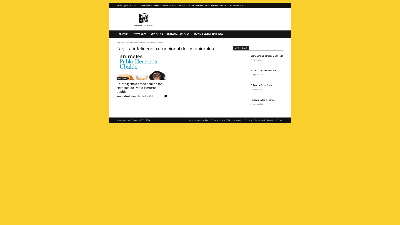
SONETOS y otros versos (263, 70)
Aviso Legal (260, 120)
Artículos (156, 34)
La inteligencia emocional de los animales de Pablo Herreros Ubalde (139, 88)
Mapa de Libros (202, 5)
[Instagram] (276, 5)
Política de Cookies (275, 120)
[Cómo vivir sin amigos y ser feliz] (240, 60)
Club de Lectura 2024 (221, 120)
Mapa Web (237, 120)
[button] (279, 34)
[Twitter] (281, 5)
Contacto (248, 120)
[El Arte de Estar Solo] (240, 89)
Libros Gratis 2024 (236, 5)
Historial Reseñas (178, 34)
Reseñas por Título (186, 5)
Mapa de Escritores (218, 5)
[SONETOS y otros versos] (240, 74)
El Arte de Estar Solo (261, 85)
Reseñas (123, 34)
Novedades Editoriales (150, 5)
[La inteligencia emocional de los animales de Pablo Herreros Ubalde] (142, 67)
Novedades (139, 34)
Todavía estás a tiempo (262, 100)
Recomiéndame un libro (208, 34)
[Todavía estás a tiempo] (240, 104)
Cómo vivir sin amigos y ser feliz (266, 56)
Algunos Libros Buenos (126, 96)
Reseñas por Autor (168, 5)
